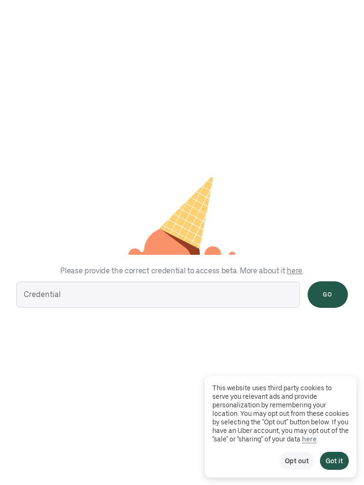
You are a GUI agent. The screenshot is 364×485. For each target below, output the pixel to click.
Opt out (297, 461)
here (294, 270)
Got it (334, 461)
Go (327, 294)
